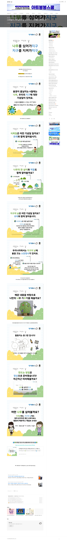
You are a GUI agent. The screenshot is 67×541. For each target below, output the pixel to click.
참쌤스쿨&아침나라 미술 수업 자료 (54, 63)
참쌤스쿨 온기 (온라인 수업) (53, 107)
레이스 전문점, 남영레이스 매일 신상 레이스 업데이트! (18, 483)
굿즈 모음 (50, 92)
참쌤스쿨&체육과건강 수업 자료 (53, 69)
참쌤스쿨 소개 (51, 43)
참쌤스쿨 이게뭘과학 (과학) (53, 97)
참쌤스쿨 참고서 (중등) (52, 102)
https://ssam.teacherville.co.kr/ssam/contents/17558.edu (25, 445)
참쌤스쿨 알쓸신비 (51, 57)
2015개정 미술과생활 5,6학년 (53, 86)
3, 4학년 (50, 71)
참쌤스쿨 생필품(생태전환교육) (53, 80)
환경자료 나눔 (51, 89)
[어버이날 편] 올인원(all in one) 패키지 (13, 497)
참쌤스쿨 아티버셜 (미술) (52, 85)
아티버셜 (27, 13)
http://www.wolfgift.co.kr (12, 474)
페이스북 (49, 119)
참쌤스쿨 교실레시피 (52, 56)
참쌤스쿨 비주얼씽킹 (52, 74)
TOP (59, 539)
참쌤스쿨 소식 (51, 44)
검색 (57, 2)
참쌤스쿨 (9, 2)
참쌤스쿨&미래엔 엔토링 (52, 60)
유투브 (54, 119)
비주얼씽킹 (21, 13)
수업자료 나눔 (16, 496)
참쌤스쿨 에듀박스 (10, 496)
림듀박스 (50, 93)
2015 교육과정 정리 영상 (52, 75)
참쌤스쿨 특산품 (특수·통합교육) (53, 105)
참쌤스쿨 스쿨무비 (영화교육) (53, 83)
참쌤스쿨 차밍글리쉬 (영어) (53, 100)
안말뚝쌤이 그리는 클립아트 (53, 95)
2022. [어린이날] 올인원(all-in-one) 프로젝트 (14, 499)
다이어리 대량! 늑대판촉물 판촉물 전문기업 (16, 476)
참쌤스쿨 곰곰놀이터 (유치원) (53, 54)
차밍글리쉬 (45, 13)
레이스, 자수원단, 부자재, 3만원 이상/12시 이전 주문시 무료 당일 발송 (19, 484)
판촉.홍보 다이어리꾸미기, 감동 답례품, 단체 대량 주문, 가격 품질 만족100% (20, 477)
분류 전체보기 (51, 40)
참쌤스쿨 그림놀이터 (52, 59)
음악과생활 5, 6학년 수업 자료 (53, 52)
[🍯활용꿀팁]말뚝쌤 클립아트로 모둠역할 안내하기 (15, 502)
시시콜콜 (50, 94)
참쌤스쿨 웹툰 (51, 45)
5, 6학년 (50, 68)
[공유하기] (10, 491)
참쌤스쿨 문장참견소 (52, 62)
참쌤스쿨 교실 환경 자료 (52, 51)
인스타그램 (52, 119)
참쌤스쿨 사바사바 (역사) (52, 78)
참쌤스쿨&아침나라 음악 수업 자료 (54, 65)
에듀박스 (33, 13)
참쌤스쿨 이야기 (51, 41)
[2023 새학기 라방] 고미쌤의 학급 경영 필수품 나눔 (15, 501)
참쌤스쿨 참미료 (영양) (52, 103)
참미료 (51, 13)
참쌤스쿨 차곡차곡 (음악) (52, 99)
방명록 (57, 13)
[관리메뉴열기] (65, 1)
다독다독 (15, 13)
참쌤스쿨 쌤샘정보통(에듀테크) (53, 81)
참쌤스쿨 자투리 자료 (52, 50)
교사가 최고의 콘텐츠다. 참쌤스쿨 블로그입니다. (15, 523)
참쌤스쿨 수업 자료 (51, 48)
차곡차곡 (39, 13)
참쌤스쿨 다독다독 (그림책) (53, 77)
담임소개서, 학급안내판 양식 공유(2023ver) (14, 500)
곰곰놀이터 (9, 13)
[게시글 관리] (11, 491)
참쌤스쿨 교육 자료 (51, 47)
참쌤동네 (50, 108)
